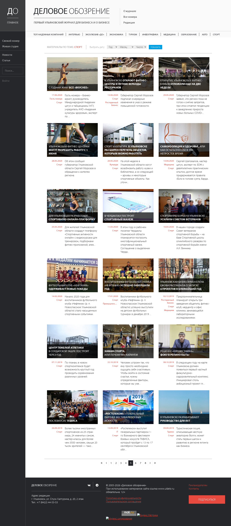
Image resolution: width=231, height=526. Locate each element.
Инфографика (150, 34)
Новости (7, 54)
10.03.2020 (168, 226)
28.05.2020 (57, 160)
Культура (114, 164)
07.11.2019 (57, 362)
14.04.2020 (168, 160)
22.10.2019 (113, 362)
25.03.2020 (57, 226)
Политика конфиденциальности (123, 498)
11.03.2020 (113, 226)
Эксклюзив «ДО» (94, 34)
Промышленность (110, 303)
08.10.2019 (168, 362)
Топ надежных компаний (48, 34)
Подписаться (206, 499)
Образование (189, 34)
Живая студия (10, 46)
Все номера (130, 16)
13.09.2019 (113, 428)
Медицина (170, 34)
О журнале (129, 11)
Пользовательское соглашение (123, 501)
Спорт (216, 34)
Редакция (129, 22)
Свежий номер (10, 40)
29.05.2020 (168, 95)
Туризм (133, 34)
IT (117, 431)
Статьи (6, 60)
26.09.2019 (57, 428)
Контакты (194, 488)
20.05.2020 (113, 160)
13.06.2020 (113, 95)
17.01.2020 (113, 296)
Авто (204, 34)
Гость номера (56, 98)
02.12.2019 (168, 296)
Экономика (116, 34)
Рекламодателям (198, 485)
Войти (5, 80)
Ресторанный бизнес (111, 104)
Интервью (74, 34)
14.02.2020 (57, 296)
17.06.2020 (57, 95)
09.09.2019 (168, 428)
